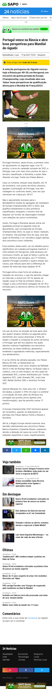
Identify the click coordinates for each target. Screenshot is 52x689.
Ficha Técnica (7, 678)
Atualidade (20, 466)
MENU (24, 4)
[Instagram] (10, 670)
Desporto (41, 55)
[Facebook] (26, 670)
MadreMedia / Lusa (11, 55)
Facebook (32, 618)
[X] (41, 670)
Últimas (8, 550)
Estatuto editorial (22, 678)
